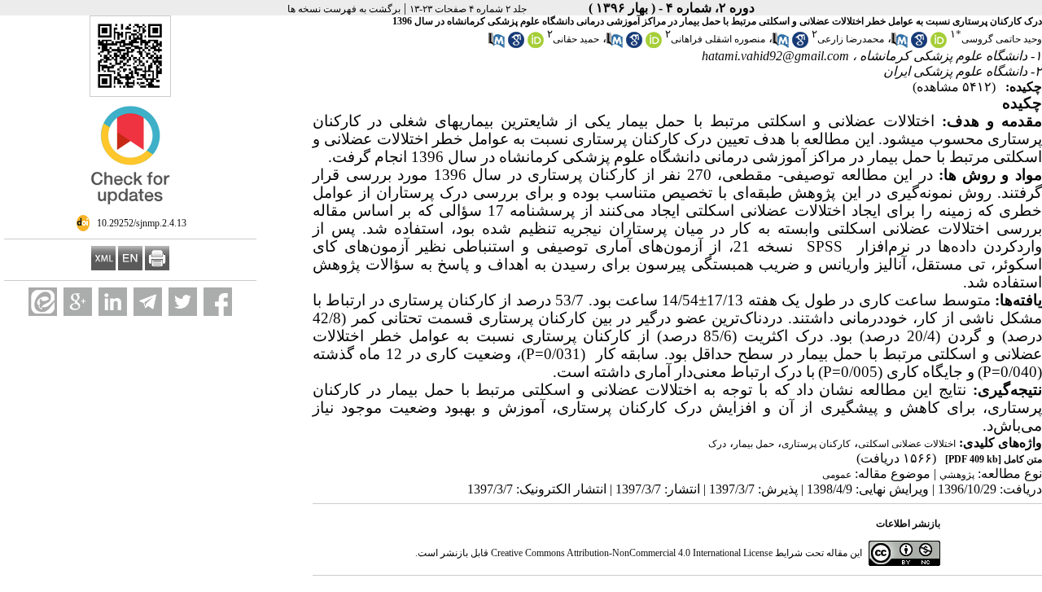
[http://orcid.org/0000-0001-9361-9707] (654, 44)
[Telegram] (148, 301)
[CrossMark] (130, 211)
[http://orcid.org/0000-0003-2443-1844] (536, 44)
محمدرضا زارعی (850, 39)
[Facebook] (218, 301)
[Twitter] (183, 301)
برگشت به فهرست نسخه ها (344, 9)
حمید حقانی (576, 39)
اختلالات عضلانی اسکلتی (907, 443)
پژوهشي (956, 474)
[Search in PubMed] (899, 44)
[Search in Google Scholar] (919, 44)
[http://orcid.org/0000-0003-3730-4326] (938, 44)
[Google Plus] (77, 301)
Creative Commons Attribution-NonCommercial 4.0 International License (632, 553)
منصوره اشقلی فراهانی (718, 39)
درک (717, 443)
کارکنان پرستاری (816, 443)
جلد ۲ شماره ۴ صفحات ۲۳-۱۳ (468, 9)
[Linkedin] (113, 301)
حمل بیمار (753, 443)
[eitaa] (42, 301)
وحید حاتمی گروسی (1001, 39)
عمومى (837, 474)
